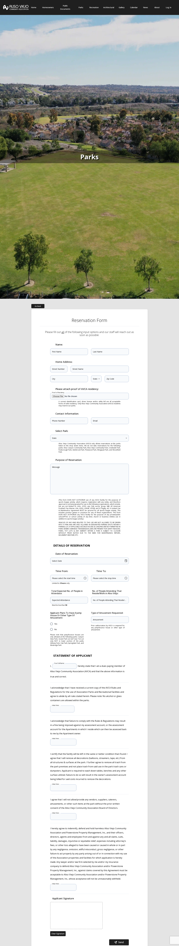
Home (33, 7)
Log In (168, 7)
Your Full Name (59, 663)
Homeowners (48, 7)
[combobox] (96, 378)
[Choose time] (85, 578)
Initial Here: (55, 705)
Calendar (134, 7)
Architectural (108, 7)
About (157, 7)
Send (121, 942)
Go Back (38, 306)
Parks (80, 7)
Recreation (94, 7)
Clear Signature (57, 933)
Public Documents (65, 7)
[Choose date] (126, 560)
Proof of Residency (58, 392)
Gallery (121, 7)
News (145, 7)
